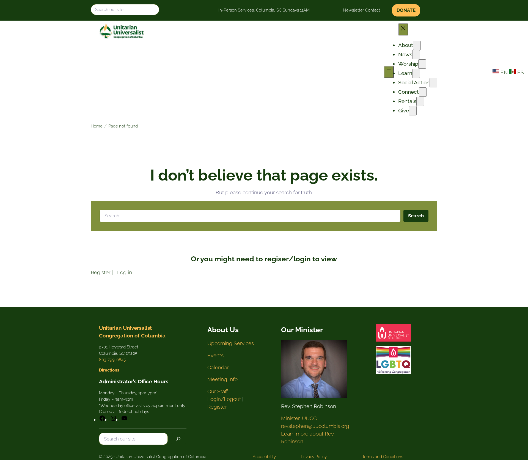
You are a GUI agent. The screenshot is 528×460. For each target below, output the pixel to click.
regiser (276, 258)
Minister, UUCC (299, 418)
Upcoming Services (230, 343)
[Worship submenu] (422, 64)
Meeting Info (222, 379)
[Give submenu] (413, 110)
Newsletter (353, 10)
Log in (124, 272)
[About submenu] (417, 45)
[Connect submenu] (423, 92)
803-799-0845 (112, 359)
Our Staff (217, 391)
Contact (372, 10)
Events (215, 355)
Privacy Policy (314, 456)
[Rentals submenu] (420, 101)
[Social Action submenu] (433, 82)
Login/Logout (224, 399)
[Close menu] (403, 29)
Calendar (218, 367)
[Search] (178, 439)
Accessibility (264, 456)
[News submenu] (416, 54)
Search (416, 215)
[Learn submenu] (416, 73)
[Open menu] (389, 72)
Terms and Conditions (382, 456)
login (302, 258)
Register (100, 272)
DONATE (406, 10)
